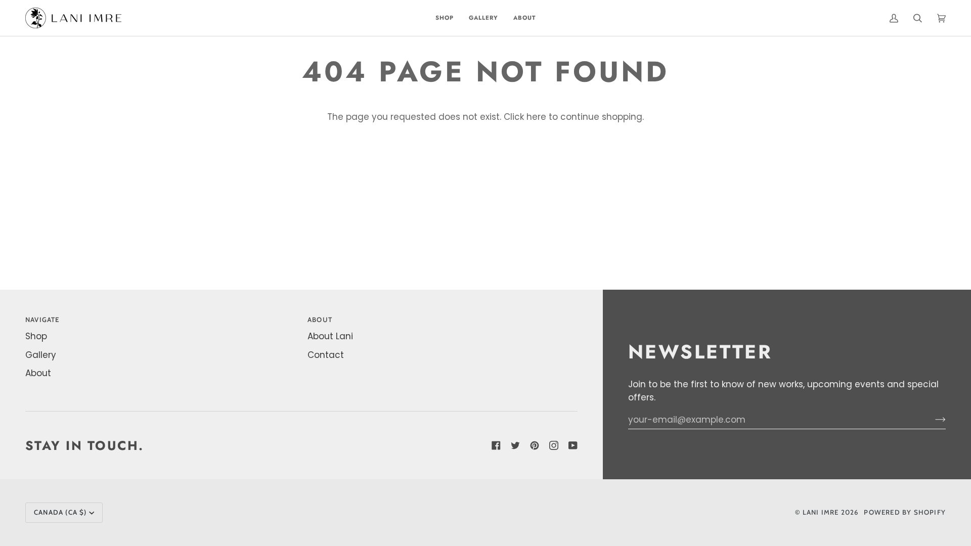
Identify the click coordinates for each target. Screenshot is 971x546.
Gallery (40, 355)
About (38, 373)
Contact (325, 355)
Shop (36, 336)
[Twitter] (515, 445)
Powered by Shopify (905, 512)
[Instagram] (553, 445)
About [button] (319, 319)
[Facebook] (496, 445)
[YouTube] (573, 445)
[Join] (932, 420)
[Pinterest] (534, 445)
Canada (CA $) (60, 512)
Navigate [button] (42, 319)
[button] (444, 18)
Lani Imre (821, 512)
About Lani (330, 336)
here (536, 117)
